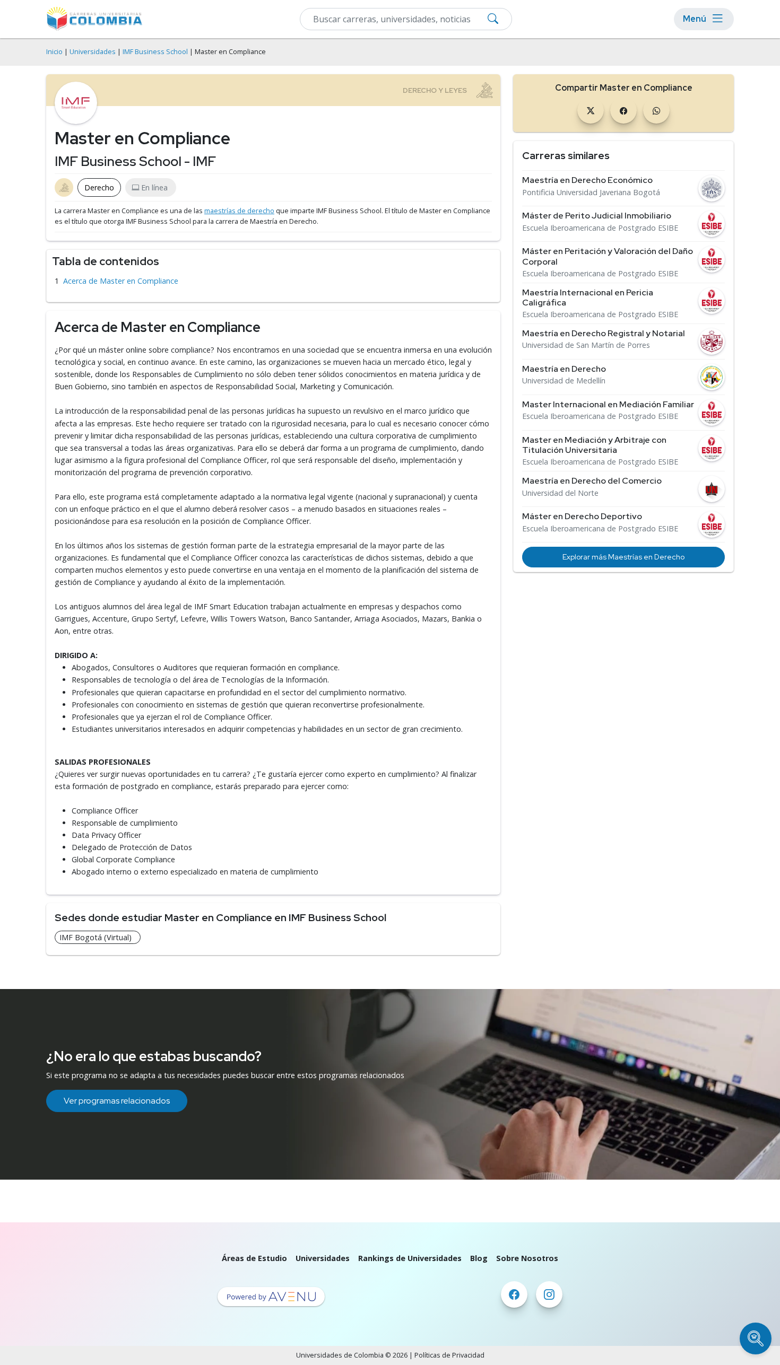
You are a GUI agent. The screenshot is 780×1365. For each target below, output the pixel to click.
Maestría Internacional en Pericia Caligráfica (587, 297)
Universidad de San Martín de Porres (586, 345)
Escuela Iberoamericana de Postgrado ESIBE (600, 228)
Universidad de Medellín (563, 381)
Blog (479, 1258)
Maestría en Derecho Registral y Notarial (603, 333)
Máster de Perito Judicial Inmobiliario (596, 216)
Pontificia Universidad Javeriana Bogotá (591, 192)
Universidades (93, 51)
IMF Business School (155, 51)
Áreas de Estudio (254, 1258)
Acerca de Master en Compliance (120, 281)
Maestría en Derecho (564, 369)
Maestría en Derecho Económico (587, 180)
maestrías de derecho (239, 210)
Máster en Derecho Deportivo (582, 516)
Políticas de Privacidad (449, 1355)
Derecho (99, 187)
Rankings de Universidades (410, 1258)
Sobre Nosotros (527, 1258)
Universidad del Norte (560, 493)
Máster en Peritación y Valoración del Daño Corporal (607, 256)
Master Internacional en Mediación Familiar (608, 404)
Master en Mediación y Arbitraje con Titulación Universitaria (594, 445)
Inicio (54, 51)
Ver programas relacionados (117, 1100)
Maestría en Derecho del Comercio (592, 481)
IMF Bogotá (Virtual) (95, 937)
